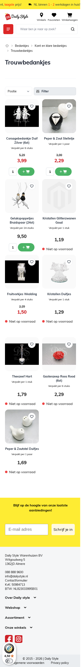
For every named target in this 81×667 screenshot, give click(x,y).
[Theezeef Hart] (22, 354)
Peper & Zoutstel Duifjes (22, 449)
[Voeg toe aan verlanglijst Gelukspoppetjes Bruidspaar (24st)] (32, 186)
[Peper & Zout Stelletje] (59, 116)
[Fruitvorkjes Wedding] (22, 272)
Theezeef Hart (22, 376)
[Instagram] (19, 639)
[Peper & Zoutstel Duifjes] (22, 426)
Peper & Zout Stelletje (59, 138)
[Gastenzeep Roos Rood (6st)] (59, 354)
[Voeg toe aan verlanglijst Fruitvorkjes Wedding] (32, 262)
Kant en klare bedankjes (51, 46)
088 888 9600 (14, 572)
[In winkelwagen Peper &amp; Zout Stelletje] (63, 171)
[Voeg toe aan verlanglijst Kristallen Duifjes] (69, 262)
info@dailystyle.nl (16, 576)
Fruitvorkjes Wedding (22, 294)
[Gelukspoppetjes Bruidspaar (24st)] (22, 196)
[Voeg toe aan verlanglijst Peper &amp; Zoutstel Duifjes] (32, 416)
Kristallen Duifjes (59, 294)
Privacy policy (60, 663)
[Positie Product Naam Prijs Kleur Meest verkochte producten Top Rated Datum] (18, 91)
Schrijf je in (63, 529)
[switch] (9, 661)
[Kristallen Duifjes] (59, 272)
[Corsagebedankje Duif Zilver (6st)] (22, 116)
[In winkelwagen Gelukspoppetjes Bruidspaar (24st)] (26, 247)
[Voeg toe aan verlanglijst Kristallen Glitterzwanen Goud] (69, 186)
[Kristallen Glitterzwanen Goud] (59, 196)
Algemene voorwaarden (28, 663)
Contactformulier (16, 580)
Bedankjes (22, 46)
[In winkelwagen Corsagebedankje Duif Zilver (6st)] (26, 171)
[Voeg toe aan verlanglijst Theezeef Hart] (32, 344)
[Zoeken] (72, 29)
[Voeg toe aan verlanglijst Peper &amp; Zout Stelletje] (69, 106)
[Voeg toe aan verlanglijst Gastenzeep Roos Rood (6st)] (69, 344)
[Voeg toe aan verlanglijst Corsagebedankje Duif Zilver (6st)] (32, 106)
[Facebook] (9, 639)
